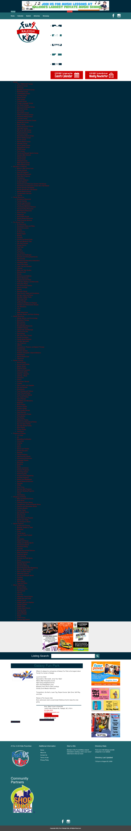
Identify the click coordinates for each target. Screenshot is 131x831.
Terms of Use (44, 757)
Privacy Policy (44, 760)
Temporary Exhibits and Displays (27, 303)
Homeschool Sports (23, 545)
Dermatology (21, 333)
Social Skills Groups (23, 216)
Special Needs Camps (23, 141)
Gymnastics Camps (23, 113)
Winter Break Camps (23, 164)
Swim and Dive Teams (24, 571)
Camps (15, 82)
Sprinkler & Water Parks (24, 297)
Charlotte (70, 11)
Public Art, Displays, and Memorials (27, 282)
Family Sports (21, 533)
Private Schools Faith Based (25, 188)
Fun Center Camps (23, 105)
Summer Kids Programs (24, 489)
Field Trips (20, 247)
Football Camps (22, 101)
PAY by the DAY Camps (24, 130)
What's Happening (18, 585)
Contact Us (43, 755)
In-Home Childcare (22, 180)
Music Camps (21, 124)
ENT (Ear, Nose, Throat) (24, 335)
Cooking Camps (22, 95)
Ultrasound (20, 358)
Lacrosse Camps (22, 118)
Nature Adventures (22, 278)
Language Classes (22, 460)
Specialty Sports (22, 564)
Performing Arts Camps (24, 132)
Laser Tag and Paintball (24, 266)
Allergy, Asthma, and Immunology (27, 318)
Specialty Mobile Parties (24, 426)
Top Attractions (21, 307)
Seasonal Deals (22, 614)
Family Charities (22, 201)
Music (19, 466)
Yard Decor (20, 431)
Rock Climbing (21, 556)
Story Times (20, 487)
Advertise (37, 16)
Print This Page (15, 722)
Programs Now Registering (25, 476)
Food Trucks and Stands (24, 395)
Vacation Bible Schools (24, 155)
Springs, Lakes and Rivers (25, 295)
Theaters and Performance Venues (27, 305)
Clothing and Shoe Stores (25, 502)
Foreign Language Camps (25, 103)
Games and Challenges (24, 255)
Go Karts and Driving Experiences (27, 257)
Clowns (19, 380)
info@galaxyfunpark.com (51, 712)
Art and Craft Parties (23, 364)
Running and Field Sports (25, 558)
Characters (20, 378)
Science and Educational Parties (27, 422)
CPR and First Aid (22, 332)
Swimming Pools (22, 299)
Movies (19, 274)
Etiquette (19, 452)
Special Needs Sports (23, 562)
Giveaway (46, 16)
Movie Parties (21, 404)
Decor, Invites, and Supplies (25, 385)
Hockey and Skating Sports (25, 543)
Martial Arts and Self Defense (26, 550)
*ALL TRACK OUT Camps (25, 84)
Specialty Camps (22, 143)
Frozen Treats (21, 510)
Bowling (19, 236)
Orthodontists (21, 349)
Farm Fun (20, 595)
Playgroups (20, 214)
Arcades (19, 230)
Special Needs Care (23, 356)
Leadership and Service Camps (26, 120)
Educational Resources (24, 174)
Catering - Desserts (23, 374)
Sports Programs (18, 523)
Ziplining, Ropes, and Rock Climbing (28, 314)
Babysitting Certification (24, 439)
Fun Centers (21, 253)
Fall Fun (19, 593)
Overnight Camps (22, 128)
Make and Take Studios (24, 270)
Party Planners (21, 412)
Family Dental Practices (24, 339)
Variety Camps (21, 157)
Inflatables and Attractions (25, 401)
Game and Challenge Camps (26, 107)
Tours (19, 308)
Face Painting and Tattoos (25, 391)
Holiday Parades (22, 604)
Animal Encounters (22, 228)
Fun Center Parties (23, 397)
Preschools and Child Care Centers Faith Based (31, 184)
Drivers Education (22, 451)
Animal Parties (21, 362)
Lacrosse (20, 548)
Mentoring (20, 462)
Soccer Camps (21, 140)
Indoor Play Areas (22, 264)
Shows (19, 616)
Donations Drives (22, 589)
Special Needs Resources (25, 218)
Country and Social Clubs (24, 239)
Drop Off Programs (22, 172)
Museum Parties (22, 406)
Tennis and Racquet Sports (25, 575)
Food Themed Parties (23, 393)
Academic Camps (22, 86)
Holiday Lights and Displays (25, 602)
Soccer (19, 560)
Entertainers (20, 389)
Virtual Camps (21, 159)
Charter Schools (22, 170)
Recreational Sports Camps (25, 136)
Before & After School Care (25, 168)
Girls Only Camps (22, 109)
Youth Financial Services (24, 220)
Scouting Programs (23, 477)
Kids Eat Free (21, 514)
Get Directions (49, 720)
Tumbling (20, 577)
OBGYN (19, 345)
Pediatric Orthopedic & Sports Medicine (29, 353)
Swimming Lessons (23, 573)
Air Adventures (21, 224)
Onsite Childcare (22, 182)
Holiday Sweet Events (23, 608)
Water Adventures (22, 312)
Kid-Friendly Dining (23, 512)
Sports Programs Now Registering (27, 568)
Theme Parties (21, 429)
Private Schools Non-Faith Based (27, 189)
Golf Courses (21, 259)
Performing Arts (22, 474)
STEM (19, 485)
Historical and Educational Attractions (28, 260)
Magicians (20, 403)
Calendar (20, 16)
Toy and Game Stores (23, 522)
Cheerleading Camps (23, 93)
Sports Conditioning (23, 566)
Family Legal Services (23, 203)
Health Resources (18, 316)
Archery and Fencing (23, 525)
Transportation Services (24, 193)
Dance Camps (21, 97)
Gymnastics (20, 539)
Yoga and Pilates (22, 583)
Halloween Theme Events (25, 596)
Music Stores (21, 516)
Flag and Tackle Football (24, 535)
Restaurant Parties (22, 420)
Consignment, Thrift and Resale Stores (29, 504)
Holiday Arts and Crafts (24, 598)
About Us (43, 752)
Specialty (20, 483)
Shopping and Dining (19, 497)
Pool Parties (20, 418)
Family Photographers (23, 205)
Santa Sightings (22, 612)
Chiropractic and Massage (25, 330)
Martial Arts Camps (23, 122)
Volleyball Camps (22, 161)
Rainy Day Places (22, 284)
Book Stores (20, 500)
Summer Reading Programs (25, 491)
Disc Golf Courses (22, 243)
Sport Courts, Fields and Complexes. (28, 293)
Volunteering (21, 495)
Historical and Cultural (23, 456)
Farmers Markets (22, 508)
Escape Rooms (21, 245)
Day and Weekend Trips (24, 241)
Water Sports (21, 581)
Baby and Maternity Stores (25, 499)
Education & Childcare (20, 166)
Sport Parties (21, 428)
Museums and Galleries (24, 276)
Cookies (19, 383)
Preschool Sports (22, 554)
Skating (19, 289)
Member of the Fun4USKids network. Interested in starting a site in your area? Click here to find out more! (79, 752)
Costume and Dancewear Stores (27, 506)
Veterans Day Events (23, 619)
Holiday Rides (21, 606)
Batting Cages (21, 234)
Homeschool (21, 178)
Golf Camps (20, 111)
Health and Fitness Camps (25, 115)
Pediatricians (21, 355)
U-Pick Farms (21, 618)
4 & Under (20, 435)
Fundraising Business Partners (26, 207)
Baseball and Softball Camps (26, 90)
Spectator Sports (22, 291)
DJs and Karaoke (22, 387)
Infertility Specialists (23, 341)
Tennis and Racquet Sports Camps (27, 153)
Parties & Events (18, 360)
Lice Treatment (21, 343)
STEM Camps (21, 149)
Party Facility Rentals (23, 410)
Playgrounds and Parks (24, 280)
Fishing (19, 249)
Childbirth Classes (22, 328)
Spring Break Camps (23, 147)
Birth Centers (21, 322)
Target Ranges (21, 301)
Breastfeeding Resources (24, 326)
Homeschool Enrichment (24, 458)
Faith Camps (21, 99)
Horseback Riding (22, 547)
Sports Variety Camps (23, 145)
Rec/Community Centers (24, 285)
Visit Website (48, 714)
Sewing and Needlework (24, 479)
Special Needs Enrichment (25, 481)
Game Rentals (21, 399)
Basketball (20, 529)
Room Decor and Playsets (25, 518)
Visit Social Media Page (51, 716)
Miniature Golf (21, 272)
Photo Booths (21, 416)
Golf (18, 537)
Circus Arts (20, 441)
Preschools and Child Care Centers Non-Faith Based (33, 186)
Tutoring (19, 195)
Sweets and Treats (22, 520)
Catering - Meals (22, 376)
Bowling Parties (21, 368)
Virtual (19, 493)
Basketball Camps (22, 92)
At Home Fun (21, 232)
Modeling (20, 464)
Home (13, 16)
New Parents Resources (24, 211)
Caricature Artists (22, 372)
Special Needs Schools (24, 191)
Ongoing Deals (21, 610)
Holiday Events (21, 600)
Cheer (19, 531)
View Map (42, 720)
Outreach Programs (23, 470)
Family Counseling (22, 337)
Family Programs (22, 454)
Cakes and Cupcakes (23, 370)
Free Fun (20, 251)
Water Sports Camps (23, 163)
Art (18, 437)
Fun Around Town (18, 222)
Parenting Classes (22, 472)
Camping (20, 237)
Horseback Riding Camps (25, 116)
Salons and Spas (22, 287)
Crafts (19, 445)
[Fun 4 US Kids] (28, 32)
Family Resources (18, 197)
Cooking (19, 443)
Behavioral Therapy (23, 320)
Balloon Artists (21, 366)
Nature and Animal (22, 468)
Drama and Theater (23, 449)
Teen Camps (21, 151)
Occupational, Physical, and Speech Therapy (30, 347)
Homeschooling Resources (25, 209)
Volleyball (20, 579)
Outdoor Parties (22, 408)
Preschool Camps (22, 134)
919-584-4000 (48, 710)
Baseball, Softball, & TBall (25, 527)
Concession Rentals (23, 381)
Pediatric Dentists (22, 351)
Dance (19, 447)
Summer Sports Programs (25, 570)
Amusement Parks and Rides (26, 226)
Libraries (19, 268)
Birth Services (21, 324)
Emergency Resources (24, 199)
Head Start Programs (23, 176)
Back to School (21, 587)
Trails (18, 310)
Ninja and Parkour (22, 552)
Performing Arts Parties (24, 414)
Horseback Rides (22, 262)
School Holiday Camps (24, 138)
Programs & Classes (19, 433)
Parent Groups (21, 212)
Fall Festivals (21, 591)
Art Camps (20, 88)
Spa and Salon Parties (24, 424)
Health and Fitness (22, 541)
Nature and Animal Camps (25, 126)
